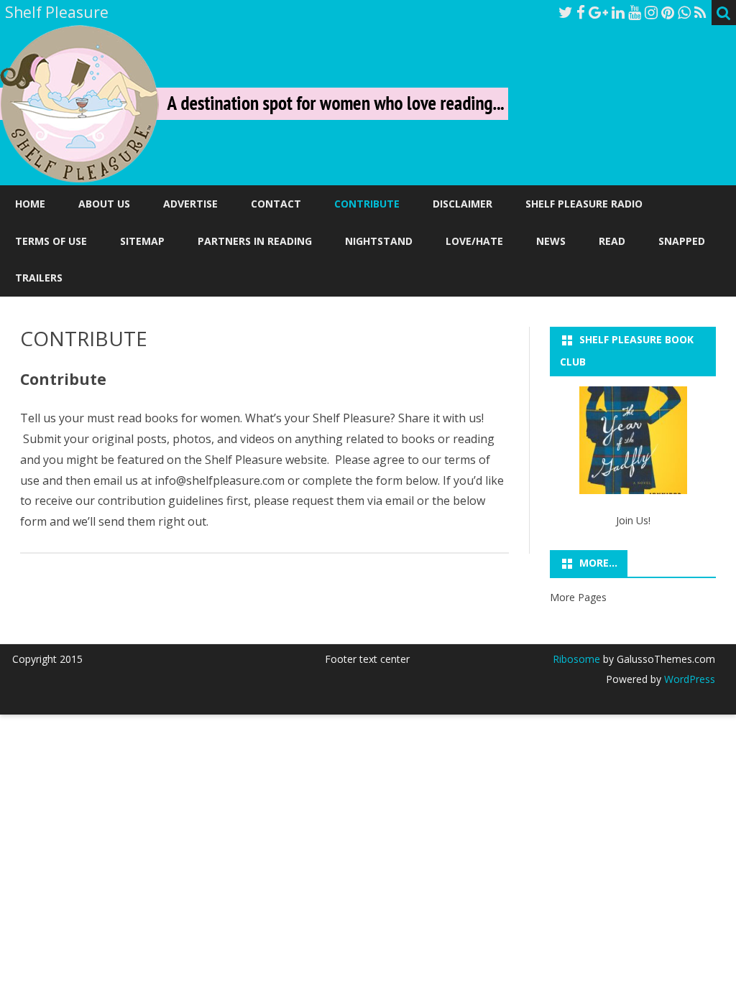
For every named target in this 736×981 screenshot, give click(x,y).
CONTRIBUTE (367, 203)
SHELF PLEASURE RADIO (584, 203)
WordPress (688, 679)
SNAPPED (681, 241)
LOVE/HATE (474, 241)
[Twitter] (565, 12)
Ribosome (576, 659)
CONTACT (276, 203)
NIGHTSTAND (379, 241)
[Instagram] (651, 12)
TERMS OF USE (51, 241)
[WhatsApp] (684, 12)
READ (612, 241)
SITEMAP (142, 241)
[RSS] (700, 12)
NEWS (551, 241)
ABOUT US (104, 203)
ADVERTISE (190, 203)
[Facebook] (580, 12)
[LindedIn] (618, 12)
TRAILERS (39, 277)
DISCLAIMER (462, 203)
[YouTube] (634, 12)
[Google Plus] (598, 12)
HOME (30, 203)
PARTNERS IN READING (255, 241)
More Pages (578, 597)
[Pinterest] (667, 12)
